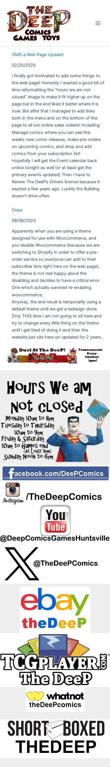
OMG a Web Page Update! (38, 54)
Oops (17, 210)
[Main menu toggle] (98, 23)
